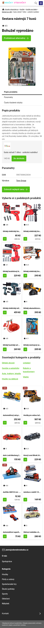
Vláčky (26, 377)
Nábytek (5, 603)
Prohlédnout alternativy (14, 38)
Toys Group (21, 180)
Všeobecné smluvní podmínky (12, 623)
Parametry (8, 97)
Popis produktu (10, 92)
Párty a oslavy (8, 579)
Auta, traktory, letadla (11, 373)
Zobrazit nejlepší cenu (14, 189)
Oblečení (6, 599)
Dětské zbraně (8, 363)
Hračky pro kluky (31, 9)
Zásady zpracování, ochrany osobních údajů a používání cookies (21, 624)
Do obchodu (19, 158)
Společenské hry (9, 584)
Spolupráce (7, 561)
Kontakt (5, 613)
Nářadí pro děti (7, 12)
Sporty (5, 594)
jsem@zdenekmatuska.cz (17, 550)
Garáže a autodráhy (10, 368)
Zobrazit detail (5, 239)
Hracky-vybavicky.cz (11, 9)
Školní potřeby (8, 589)
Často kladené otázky (13, 102)
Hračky (22, 9)
